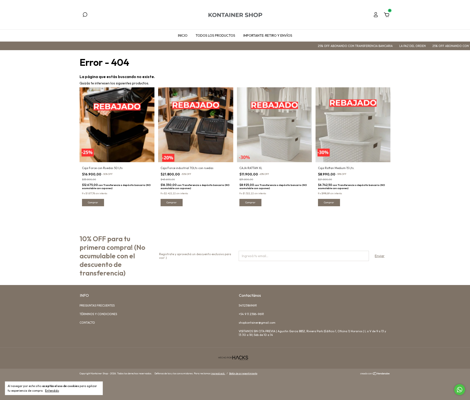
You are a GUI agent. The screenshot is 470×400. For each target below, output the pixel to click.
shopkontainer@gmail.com (257, 322)
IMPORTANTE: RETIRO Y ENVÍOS (267, 35)
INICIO (183, 35)
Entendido (52, 390)
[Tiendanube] (375, 374)
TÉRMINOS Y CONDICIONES (98, 314)
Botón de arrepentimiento (243, 373)
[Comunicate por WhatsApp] (459, 389)
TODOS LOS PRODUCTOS (215, 35)
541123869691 (248, 305)
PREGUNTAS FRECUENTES (97, 305)
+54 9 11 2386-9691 (251, 314)
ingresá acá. (218, 373)
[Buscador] (85, 15)
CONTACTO (87, 322)
